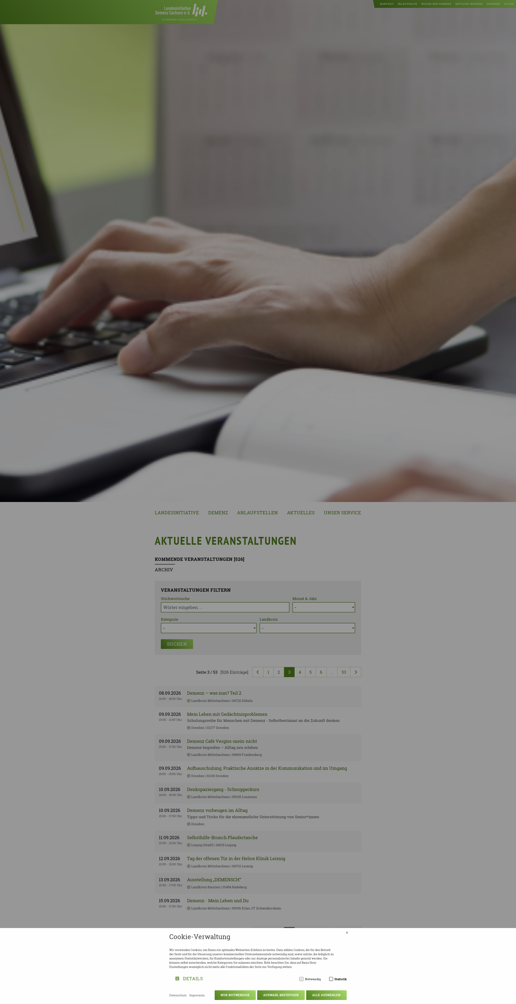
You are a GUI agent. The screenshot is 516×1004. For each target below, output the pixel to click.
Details (193, 978)
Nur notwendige (235, 995)
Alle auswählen (326, 995)
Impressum (197, 995)
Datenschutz (177, 995)
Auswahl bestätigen (281, 995)
